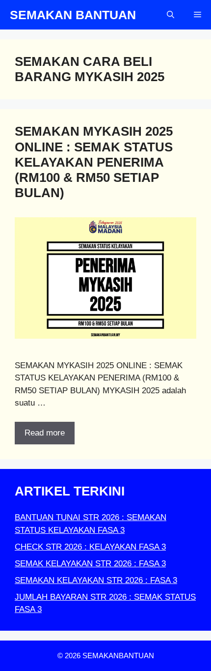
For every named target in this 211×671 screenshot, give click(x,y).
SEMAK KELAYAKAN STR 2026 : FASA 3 (90, 563)
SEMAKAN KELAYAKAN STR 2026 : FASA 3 (96, 580)
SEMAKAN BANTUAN (73, 15)
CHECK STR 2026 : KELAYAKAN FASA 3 (90, 547)
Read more (45, 433)
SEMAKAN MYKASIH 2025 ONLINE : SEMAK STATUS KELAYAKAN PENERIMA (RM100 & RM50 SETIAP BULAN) (94, 162)
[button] (170, 14)
